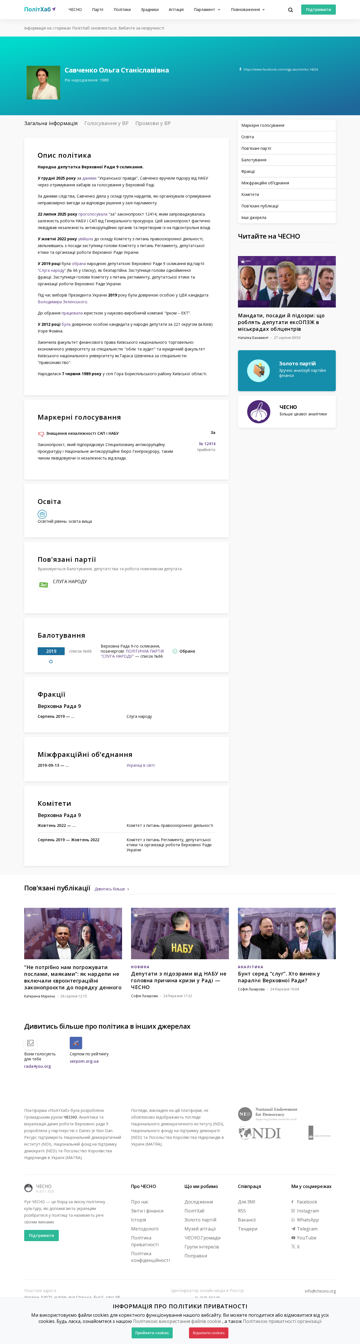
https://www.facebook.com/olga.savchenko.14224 (281, 69)
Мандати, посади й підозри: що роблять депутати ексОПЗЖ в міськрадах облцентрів (281, 322)
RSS (242, 1211)
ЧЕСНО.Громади (202, 1238)
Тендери (247, 1229)
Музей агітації (200, 1229)
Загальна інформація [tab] (51, 123)
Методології (144, 1229)
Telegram (307, 1229)
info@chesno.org (320, 1291)
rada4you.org (37, 1066)
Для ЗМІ (246, 1202)
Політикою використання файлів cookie (177, 1321)
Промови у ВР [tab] (153, 123)
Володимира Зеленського (62, 301)
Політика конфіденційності (150, 1256)
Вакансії (247, 1220)
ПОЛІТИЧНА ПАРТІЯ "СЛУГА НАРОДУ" (132, 653)
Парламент (205, 9)
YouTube (306, 1238)
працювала (72, 313)
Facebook (306, 1202)
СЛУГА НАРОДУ (70, 581)
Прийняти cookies (152, 1332)
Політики (122, 9)
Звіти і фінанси (147, 1211)
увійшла (85, 238)
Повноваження (246, 9)
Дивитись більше (109, 889)
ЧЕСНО (75, 9)
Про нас (139, 1202)
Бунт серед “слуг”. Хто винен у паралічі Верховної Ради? (279, 977)
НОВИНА (140, 967)
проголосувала (92, 214)
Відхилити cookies (209, 1332)
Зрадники (150, 9)
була (66, 324)
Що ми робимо (201, 1186)
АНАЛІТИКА (251, 967)
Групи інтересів (201, 1247)
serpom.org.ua (84, 1061)
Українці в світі (141, 765)
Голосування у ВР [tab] (106, 123)
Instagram (307, 1211)
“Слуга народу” (52, 270)
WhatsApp (307, 1220)
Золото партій (200, 1220)
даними (89, 178)
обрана (79, 263)
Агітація (176, 9)
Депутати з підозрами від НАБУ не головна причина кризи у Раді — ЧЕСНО (178, 980)
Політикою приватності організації (282, 1321)
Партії (98, 9)
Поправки (195, 1256)
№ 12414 (207, 443)
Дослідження (198, 1202)
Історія (138, 1220)
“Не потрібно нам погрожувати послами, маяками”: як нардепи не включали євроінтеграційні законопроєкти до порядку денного (73, 977)
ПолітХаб (194, 1211)
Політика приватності (145, 1241)
